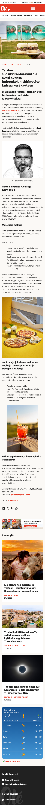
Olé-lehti (24, 2)
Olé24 (31, 2)
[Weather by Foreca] (11, 761)
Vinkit (36, 15)
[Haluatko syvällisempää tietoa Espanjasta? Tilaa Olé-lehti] (22, 524)
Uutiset (4, 15)
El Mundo (12, 500)
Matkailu (8, 595)
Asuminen (28, 15)
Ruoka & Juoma (16, 15)
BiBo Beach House (9, 110)
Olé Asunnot (38, 2)
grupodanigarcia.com (20, 494)
